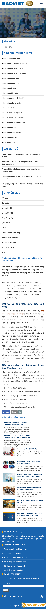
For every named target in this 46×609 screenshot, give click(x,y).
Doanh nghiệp (7, 218)
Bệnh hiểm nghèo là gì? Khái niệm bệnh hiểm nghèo (29, 462)
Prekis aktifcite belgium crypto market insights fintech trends (21, 170)
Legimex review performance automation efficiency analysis (22, 177)
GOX (4, 228)
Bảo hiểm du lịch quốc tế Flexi (15, 73)
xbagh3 (5, 252)
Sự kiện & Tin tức (8, 247)
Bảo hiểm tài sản (10, 128)
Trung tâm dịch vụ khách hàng (15, 549)
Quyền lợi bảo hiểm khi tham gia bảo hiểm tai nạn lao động (29, 488)
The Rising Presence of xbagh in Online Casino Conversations (21, 163)
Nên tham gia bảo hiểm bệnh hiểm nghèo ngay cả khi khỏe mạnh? (29, 475)
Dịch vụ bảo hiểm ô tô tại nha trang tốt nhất (30, 501)
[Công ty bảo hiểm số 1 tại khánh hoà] (17, 3)
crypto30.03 (7, 208)
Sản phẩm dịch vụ (9, 242)
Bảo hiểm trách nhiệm (12, 132)
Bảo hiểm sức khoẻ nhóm (13, 118)
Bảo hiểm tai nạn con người (14, 123)
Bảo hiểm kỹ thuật (10, 93)
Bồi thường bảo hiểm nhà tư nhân (16, 557)
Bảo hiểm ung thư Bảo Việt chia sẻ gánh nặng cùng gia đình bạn (29, 514)
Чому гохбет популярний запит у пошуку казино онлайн (22, 155)
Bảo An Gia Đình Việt (11, 59)
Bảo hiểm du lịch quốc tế (13, 68)
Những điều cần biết (10, 238)
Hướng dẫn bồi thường (11, 233)
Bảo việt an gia (9, 142)
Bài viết (5, 198)
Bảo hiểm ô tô (8, 108)
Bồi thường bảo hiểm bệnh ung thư (17, 570)
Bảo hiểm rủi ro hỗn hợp (13, 113)
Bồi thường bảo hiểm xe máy (15, 562)
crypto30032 (7, 213)
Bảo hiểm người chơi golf (13, 98)
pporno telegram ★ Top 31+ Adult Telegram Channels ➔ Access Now (17, 436)
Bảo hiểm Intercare (11, 83)
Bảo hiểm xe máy (10, 137)
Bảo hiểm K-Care (10, 88)
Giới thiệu (6, 223)
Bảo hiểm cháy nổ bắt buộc (27, 449)
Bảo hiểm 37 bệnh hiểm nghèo (15, 63)
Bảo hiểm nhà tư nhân (12, 103)
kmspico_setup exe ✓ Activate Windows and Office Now (22, 185)
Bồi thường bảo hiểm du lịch (14, 566)
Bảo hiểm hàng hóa (11, 78)
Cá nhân (5, 203)
